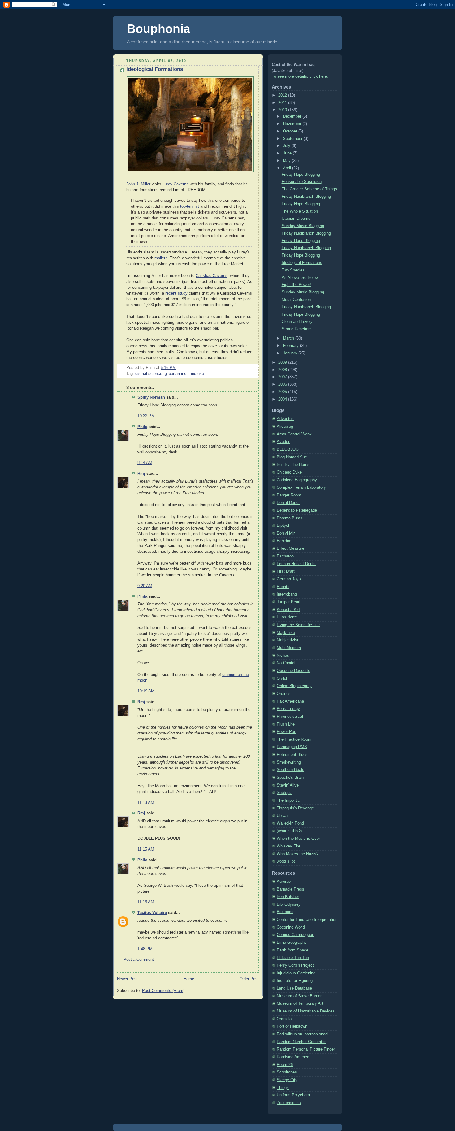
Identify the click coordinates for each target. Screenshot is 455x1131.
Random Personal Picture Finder (306, 1049)
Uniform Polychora (293, 1095)
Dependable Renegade (297, 510)
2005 (283, 392)
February (291, 346)
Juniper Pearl (288, 602)
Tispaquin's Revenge (295, 808)
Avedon (283, 442)
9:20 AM (144, 586)
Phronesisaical (290, 716)
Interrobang (287, 594)
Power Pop (286, 732)
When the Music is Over (298, 838)
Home (189, 979)
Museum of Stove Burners (300, 996)
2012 (283, 95)
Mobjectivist (287, 640)
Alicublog (285, 426)
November (292, 124)
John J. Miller (138, 184)
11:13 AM (145, 802)
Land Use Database (294, 988)
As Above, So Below (300, 277)
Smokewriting (289, 762)
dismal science (148, 373)
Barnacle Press (290, 889)
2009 (283, 362)
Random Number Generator (301, 1042)
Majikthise (286, 632)
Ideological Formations (154, 69)
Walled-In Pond (290, 823)
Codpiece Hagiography (297, 480)
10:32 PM (146, 416)
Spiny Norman (151, 397)
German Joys (289, 579)
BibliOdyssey (289, 904)
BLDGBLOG (288, 449)
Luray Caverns (175, 184)
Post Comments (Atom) (163, 991)
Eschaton (285, 556)
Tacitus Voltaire (152, 913)
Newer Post (127, 979)
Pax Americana (290, 701)
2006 (283, 384)
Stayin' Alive (288, 785)
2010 (283, 110)
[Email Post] (177, 368)
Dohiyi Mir (286, 533)
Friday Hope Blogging (301, 174)
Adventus (285, 419)
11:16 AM (145, 902)
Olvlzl (282, 678)
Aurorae (284, 881)
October (290, 131)
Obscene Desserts (293, 671)
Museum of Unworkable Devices (306, 1011)
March (289, 338)
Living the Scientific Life (298, 625)
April (287, 168)
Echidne (284, 541)
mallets (160, 258)
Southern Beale (290, 770)
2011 (283, 103)
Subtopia (284, 793)
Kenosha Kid (288, 610)
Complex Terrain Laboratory (301, 487)
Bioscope (285, 912)
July (287, 146)
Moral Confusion (296, 299)
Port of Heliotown (292, 1026)
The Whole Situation (300, 211)
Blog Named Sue (292, 457)
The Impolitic (288, 800)
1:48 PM (145, 949)
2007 (283, 377)
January (290, 353)
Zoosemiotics (289, 1103)
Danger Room (289, 495)
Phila (142, 427)
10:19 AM (145, 691)
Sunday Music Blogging (303, 226)
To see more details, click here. (300, 76)
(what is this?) (289, 831)
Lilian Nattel (287, 617)
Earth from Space (292, 950)
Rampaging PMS (292, 747)
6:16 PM (168, 368)
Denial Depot (288, 502)
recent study (176, 293)
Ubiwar (283, 815)
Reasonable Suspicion (302, 182)
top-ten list (189, 206)
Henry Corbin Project (295, 965)
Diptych (283, 525)
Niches (283, 655)
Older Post (249, 979)
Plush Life (286, 724)
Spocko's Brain (290, 777)
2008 (283, 370)
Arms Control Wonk (294, 434)
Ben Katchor (288, 897)
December (292, 116)
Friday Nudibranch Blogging (306, 196)
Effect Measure (290, 548)
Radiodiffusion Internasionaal (302, 1034)
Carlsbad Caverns (212, 276)
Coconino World (291, 927)
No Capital (286, 663)
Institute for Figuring (295, 980)
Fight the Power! (296, 285)
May (287, 160)
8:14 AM (144, 463)
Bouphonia (158, 28)
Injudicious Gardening (296, 973)
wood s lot (286, 861)
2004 (283, 399)
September (293, 138)
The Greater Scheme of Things (309, 189)
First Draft (286, 571)
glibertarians (175, 373)
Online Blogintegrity (294, 686)
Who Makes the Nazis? (297, 854)
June (288, 153)
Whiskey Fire (288, 846)
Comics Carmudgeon (295, 935)
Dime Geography (292, 942)
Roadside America (293, 1057)
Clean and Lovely (297, 321)
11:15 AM (145, 849)
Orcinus (284, 693)
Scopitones (287, 1072)
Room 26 (285, 1065)
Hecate (283, 587)
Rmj (141, 473)
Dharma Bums (289, 518)
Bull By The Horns (293, 464)
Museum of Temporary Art (300, 1003)
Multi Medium (289, 648)
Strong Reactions (297, 329)
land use (196, 373)
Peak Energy (288, 709)
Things (283, 1088)
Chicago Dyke (289, 472)
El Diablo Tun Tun (293, 958)
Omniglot (285, 1019)
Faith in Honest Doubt (296, 564)
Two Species (293, 270)
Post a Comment (139, 959)
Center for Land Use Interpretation (307, 919)
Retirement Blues (292, 754)
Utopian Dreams (296, 218)
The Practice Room (294, 739)
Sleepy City (287, 1080)
